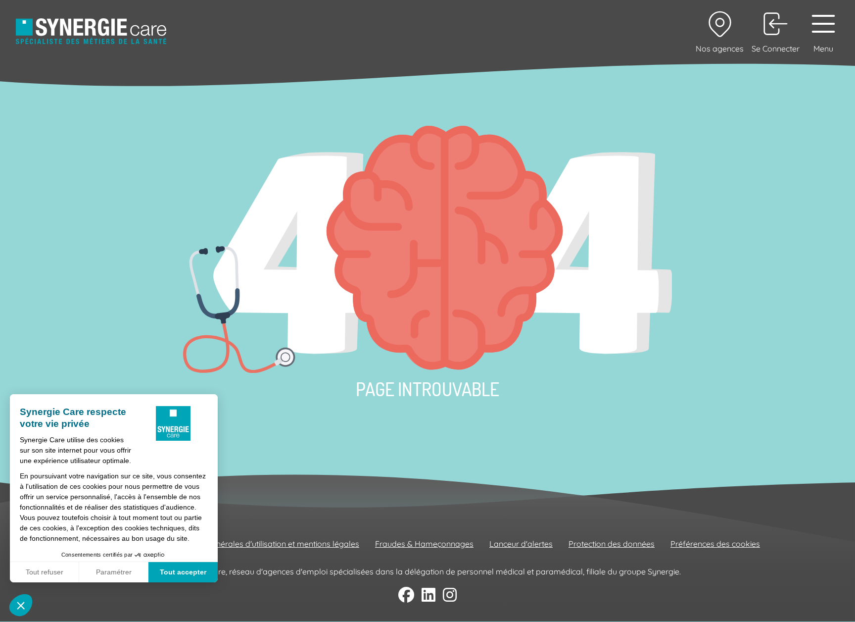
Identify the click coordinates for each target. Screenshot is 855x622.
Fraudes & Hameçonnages (424, 544)
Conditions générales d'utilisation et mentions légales (263, 544)
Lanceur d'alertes (521, 544)
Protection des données (612, 544)
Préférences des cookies (715, 544)
